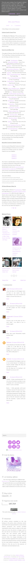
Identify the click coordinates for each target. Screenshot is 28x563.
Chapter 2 (14, 156)
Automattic (14, 558)
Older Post (23, 280)
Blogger (21, 557)
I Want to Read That (13, 111)
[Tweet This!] (14, 208)
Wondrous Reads (13, 118)
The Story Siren (13, 114)
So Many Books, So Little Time (16, 93)
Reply (7, 298)
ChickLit (10, 121)
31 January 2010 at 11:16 (18, 358)
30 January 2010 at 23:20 (16, 303)
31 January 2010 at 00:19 (16, 331)
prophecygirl (9, 316)
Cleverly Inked (10, 84)
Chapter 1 (14, 154)
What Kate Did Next (13, 62)
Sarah (7, 288)
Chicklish (9, 65)
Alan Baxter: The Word (14, 107)
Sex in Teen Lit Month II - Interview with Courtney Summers (16, 231)
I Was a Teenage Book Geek (14, 74)
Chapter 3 (14, 158)
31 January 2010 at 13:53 (16, 377)
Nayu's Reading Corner (13, 88)
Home (14, 280)
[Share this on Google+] (16, 208)
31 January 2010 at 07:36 (18, 342)
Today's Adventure (12, 97)
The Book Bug (11, 104)
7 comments (18, 25)
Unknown (8, 342)
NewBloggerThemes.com (17, 560)
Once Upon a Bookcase (13, 69)
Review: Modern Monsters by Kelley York (6, 270)
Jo (7, 303)
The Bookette (14, 60)
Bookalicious (11, 100)
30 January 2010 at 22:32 (16, 288)
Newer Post (5, 280)
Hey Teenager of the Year (14, 125)
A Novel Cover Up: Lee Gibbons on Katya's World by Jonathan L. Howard (16, 251)
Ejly (11, 92)
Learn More (11, 13)
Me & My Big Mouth (13, 128)
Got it (18, 13)
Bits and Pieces (14, 22)
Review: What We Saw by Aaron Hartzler (16, 270)
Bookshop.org (5, 481)
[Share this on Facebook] (12, 208)
